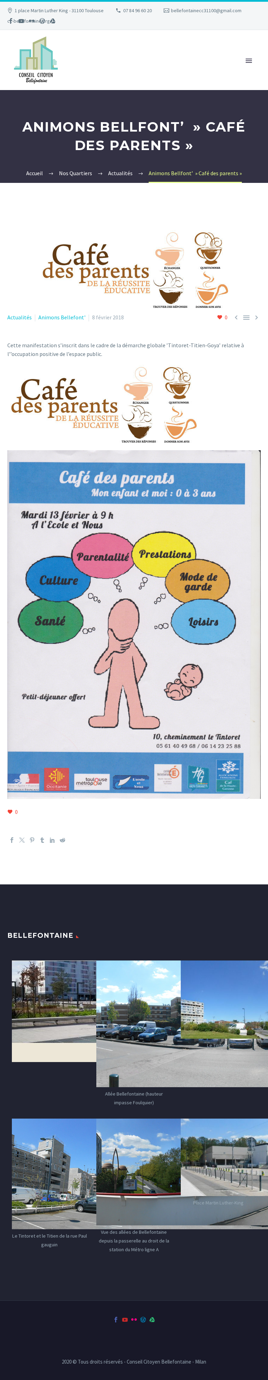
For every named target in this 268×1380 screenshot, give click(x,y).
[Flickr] (32, 21)
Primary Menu (249, 60)
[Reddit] (62, 840)
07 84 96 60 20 (137, 10)
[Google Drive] (52, 21)
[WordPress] (42, 21)
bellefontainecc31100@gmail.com (206, 10)
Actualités (19, 317)
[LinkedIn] (52, 840)
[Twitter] (22, 840)
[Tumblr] (42, 840)
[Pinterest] (32, 840)
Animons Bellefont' (61, 317)
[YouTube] (21, 21)
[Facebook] (11, 21)
